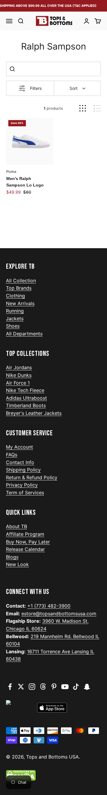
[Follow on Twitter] (21, 687)
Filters (36, 88)
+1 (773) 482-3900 (48, 606)
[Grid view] (82, 108)
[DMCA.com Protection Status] (53, 775)
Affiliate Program (25, 534)
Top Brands (19, 288)
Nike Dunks (19, 375)
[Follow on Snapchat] (87, 687)
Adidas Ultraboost (26, 398)
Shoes (13, 326)
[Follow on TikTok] (76, 687)
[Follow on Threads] (43, 687)
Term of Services (25, 493)
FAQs (11, 455)
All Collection (21, 280)
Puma (11, 172)
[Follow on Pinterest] (54, 687)
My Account (19, 447)
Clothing (15, 296)
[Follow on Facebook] (10, 687)
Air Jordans (19, 367)
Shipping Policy (23, 470)
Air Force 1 (18, 383)
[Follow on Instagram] (32, 687)
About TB (16, 526)
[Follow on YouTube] (65, 687)
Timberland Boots (26, 405)
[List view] (97, 108)
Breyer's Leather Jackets (34, 413)
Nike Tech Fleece (25, 390)
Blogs (12, 557)
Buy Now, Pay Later (28, 542)
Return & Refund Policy (31, 477)
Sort (74, 88)
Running (15, 311)
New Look (17, 564)
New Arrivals (20, 303)
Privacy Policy (22, 485)
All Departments (24, 334)
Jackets (14, 318)
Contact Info (20, 462)
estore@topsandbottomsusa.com (58, 613)
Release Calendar (25, 549)
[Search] (12, 69)
